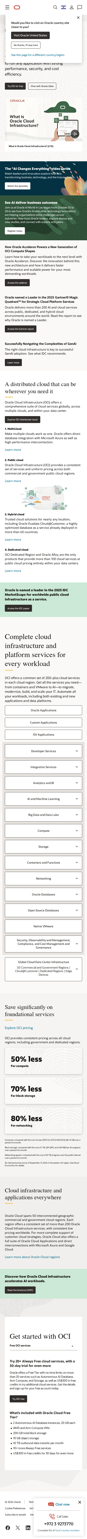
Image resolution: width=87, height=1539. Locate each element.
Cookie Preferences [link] (15, 1508)
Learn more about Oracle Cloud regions (32, 1257)
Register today (14, 230)
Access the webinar (16, 282)
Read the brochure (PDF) (20, 1290)
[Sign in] (71, 7)
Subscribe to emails (15, 1514)
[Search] (55, 7)
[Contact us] (79, 7)
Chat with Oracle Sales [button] (42, 86)
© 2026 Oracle (13, 1501)
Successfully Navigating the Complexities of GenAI (40, 344)
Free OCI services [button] (20, 1345)
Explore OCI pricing (19, 1028)
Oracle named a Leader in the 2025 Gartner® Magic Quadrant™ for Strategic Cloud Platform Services (41, 299)
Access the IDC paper (18, 608)
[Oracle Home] (17, 7)
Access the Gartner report (19, 328)
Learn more (12, 362)
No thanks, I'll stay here (26, 45)
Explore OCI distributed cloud (22, 419)
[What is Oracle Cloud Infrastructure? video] (43, 119)
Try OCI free (18, 1398)
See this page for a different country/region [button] (37, 55)
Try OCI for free (15, 86)
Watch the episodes (17, 185)
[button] (7, 7)
